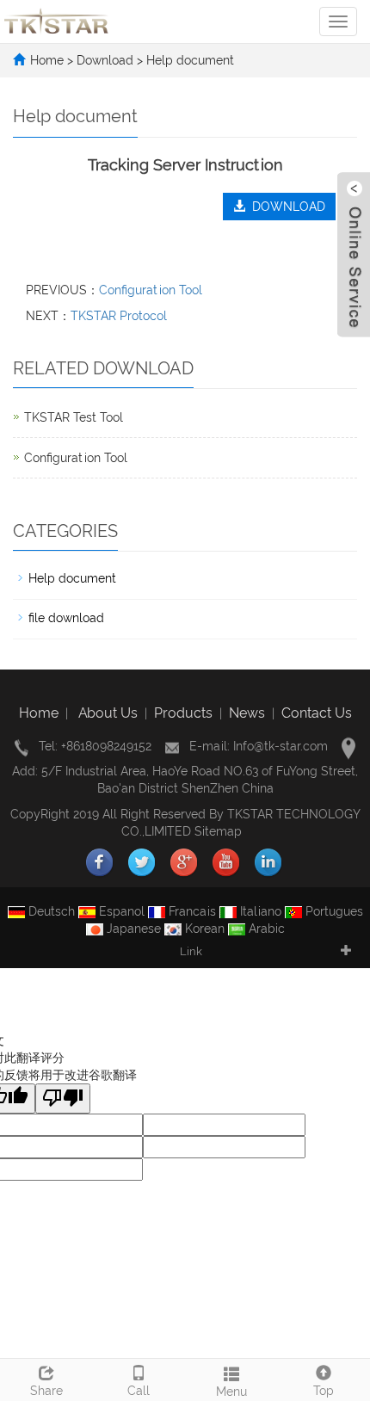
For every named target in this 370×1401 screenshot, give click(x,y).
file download (66, 618)
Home (47, 60)
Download (107, 60)
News (247, 713)
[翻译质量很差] (62, 1098)
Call (138, 1391)
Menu (231, 1391)
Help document (188, 60)
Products (183, 713)
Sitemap (218, 831)
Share (46, 1391)
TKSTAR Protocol (119, 316)
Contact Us (316, 713)
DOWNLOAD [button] (285, 206)
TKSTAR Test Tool (73, 417)
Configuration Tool (150, 290)
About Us (108, 713)
